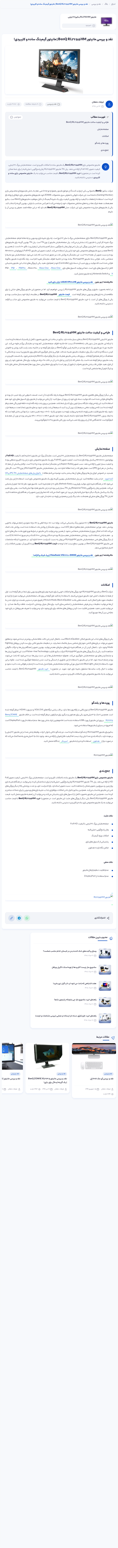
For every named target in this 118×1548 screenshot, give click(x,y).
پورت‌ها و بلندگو (102, 143)
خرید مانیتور (43, 669)
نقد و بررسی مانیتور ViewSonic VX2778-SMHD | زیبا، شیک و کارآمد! (63, 555)
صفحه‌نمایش (103, 129)
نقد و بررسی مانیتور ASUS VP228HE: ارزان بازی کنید (70, 282)
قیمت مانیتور (64, 294)
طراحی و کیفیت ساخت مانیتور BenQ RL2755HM (87, 122)
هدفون (96, 741)
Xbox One (44, 268)
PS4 (13, 268)
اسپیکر (64, 741)
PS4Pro (22, 268)
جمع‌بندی (105, 150)
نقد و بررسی (52, 104)
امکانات (105, 136)
